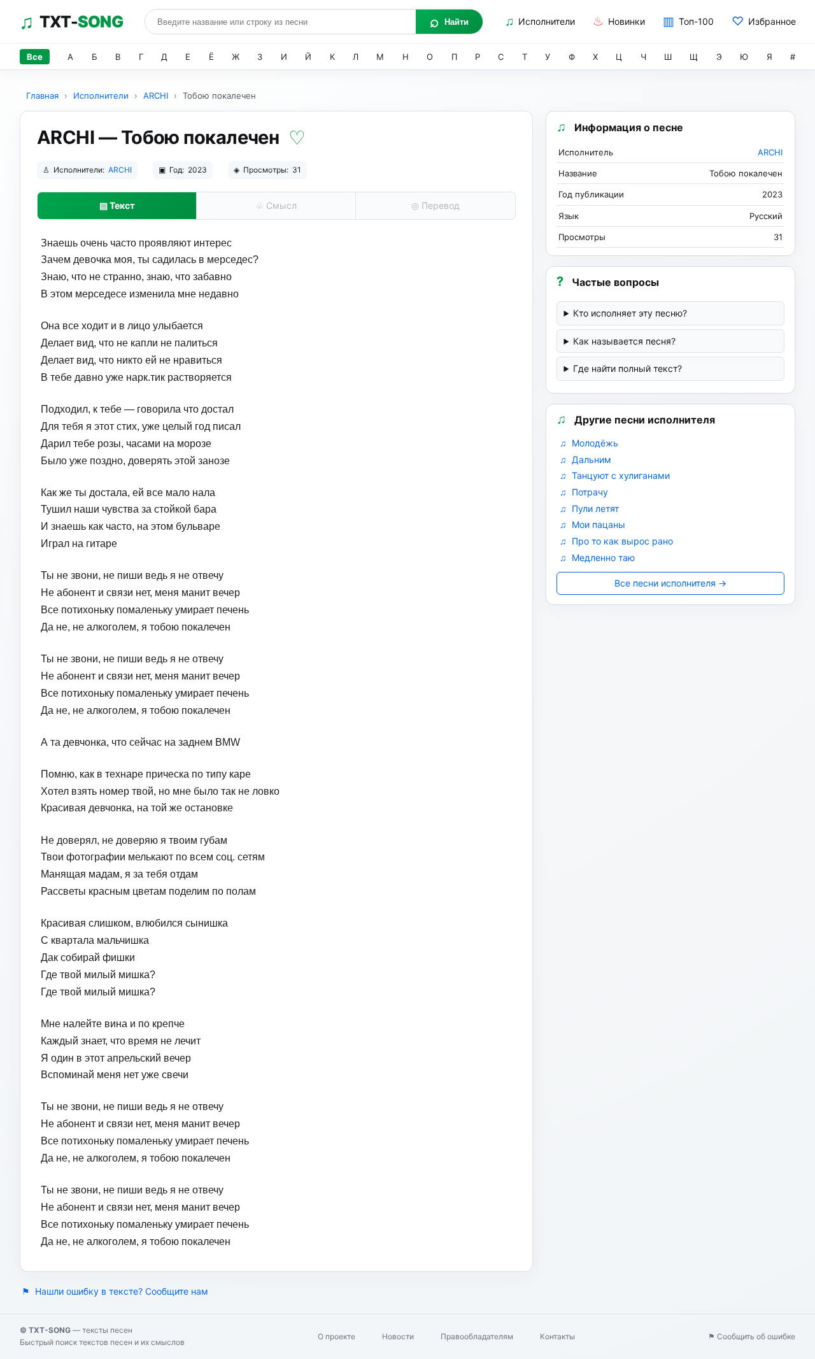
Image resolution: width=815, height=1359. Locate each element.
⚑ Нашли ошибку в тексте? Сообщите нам (115, 1291)
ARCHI (155, 95)
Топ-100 (688, 21)
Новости (398, 1336)
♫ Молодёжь (589, 443)
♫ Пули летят (589, 508)
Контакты (557, 1336)
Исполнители (540, 21)
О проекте (336, 1336)
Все (35, 57)
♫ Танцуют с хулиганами (615, 475)
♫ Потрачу (584, 492)
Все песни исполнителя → (670, 583)
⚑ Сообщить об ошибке (751, 1336)
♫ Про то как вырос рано (616, 541)
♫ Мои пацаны (592, 524)
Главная (42, 95)
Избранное (764, 21)
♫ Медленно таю (597, 557)
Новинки (619, 21)
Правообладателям (477, 1336)
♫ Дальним (585, 459)
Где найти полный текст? (627, 368)
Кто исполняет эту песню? (630, 313)
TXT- (71, 21)
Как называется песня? (624, 341)
